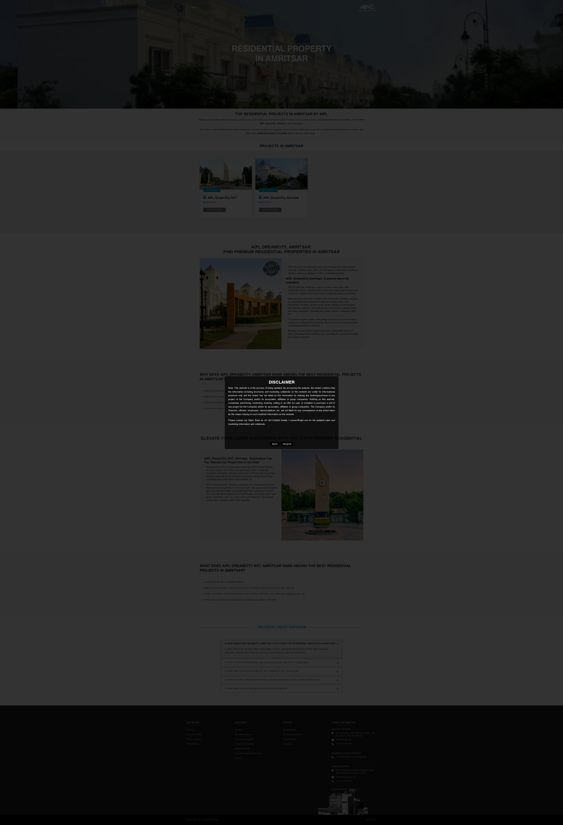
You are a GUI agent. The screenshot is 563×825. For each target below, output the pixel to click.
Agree (275, 444)
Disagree (287, 444)
